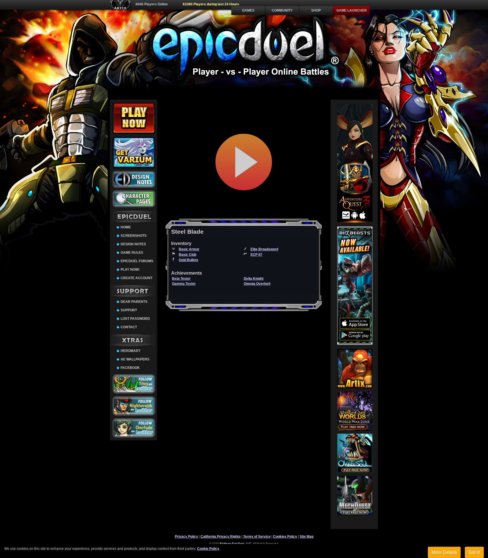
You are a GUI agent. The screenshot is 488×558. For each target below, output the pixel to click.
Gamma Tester (184, 284)
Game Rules (132, 253)
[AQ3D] (354, 221)
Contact (129, 327)
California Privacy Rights (221, 537)
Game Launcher (351, 10)
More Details (444, 552)
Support (129, 310)
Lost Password (135, 319)
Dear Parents (134, 302)
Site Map (306, 537)
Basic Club (187, 255)
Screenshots (134, 236)
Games (248, 10)
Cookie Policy (208, 549)
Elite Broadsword (264, 249)
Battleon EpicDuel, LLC (235, 543)
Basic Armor (189, 249)
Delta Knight (253, 279)
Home (126, 227)
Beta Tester (181, 279)
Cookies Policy (285, 537)
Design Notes (133, 244)
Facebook (130, 368)
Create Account (136, 278)
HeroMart (130, 351)
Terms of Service (257, 537)
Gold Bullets (188, 260)
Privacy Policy (186, 537)
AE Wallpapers (135, 359)
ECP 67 (256, 255)
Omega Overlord (257, 284)
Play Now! (130, 270)
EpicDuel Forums (137, 261)
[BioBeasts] (354, 344)
